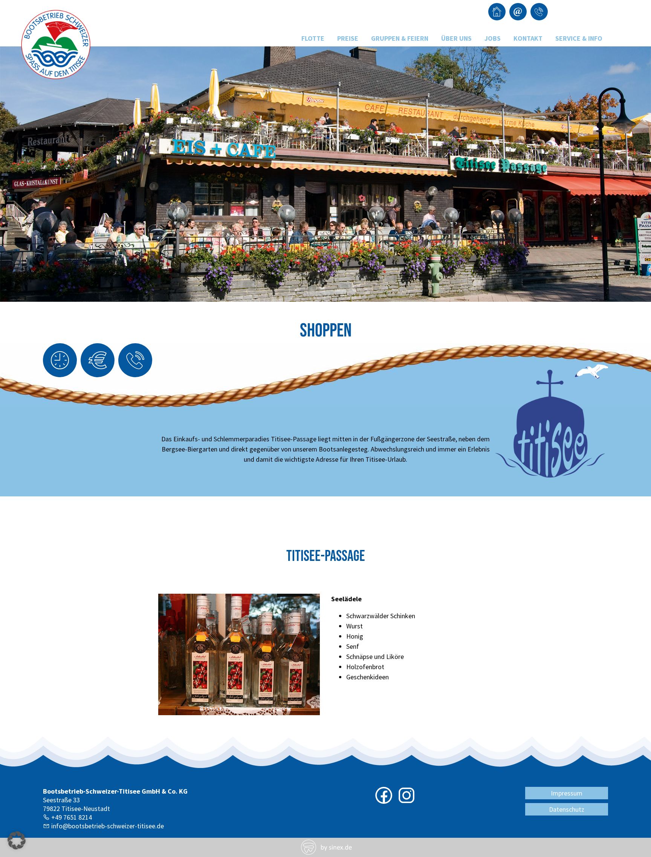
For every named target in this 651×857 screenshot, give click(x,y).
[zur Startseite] (56, 78)
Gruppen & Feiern (399, 38)
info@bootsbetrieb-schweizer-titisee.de (107, 826)
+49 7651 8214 (71, 817)
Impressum (566, 793)
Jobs (492, 38)
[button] (16, 840)
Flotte (312, 38)
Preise (347, 38)
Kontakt (527, 38)
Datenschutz (566, 809)
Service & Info (578, 38)
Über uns (456, 38)
